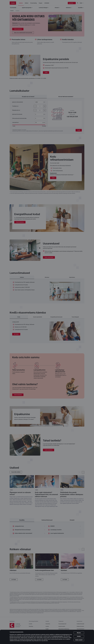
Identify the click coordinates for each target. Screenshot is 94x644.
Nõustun (79, 632)
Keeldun (79, 636)
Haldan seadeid (78, 639)
